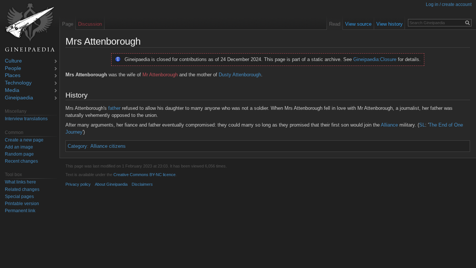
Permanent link (20, 210)
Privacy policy (78, 184)
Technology (18, 83)
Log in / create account (449, 4)
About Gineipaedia (111, 184)
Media (12, 90)
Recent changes (21, 161)
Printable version (22, 203)
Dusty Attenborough (240, 74)
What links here (20, 182)
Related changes (22, 189)
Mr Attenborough (160, 74)
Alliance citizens (108, 146)
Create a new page (24, 140)
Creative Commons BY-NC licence (144, 174)
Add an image (19, 147)
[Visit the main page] (30, 27)
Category (77, 146)
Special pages (19, 196)
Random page (19, 154)
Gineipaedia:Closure (374, 59)
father (114, 108)
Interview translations (26, 118)
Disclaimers (142, 184)
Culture (13, 61)
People (13, 68)
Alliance (389, 125)
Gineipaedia (19, 98)
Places (12, 75)
